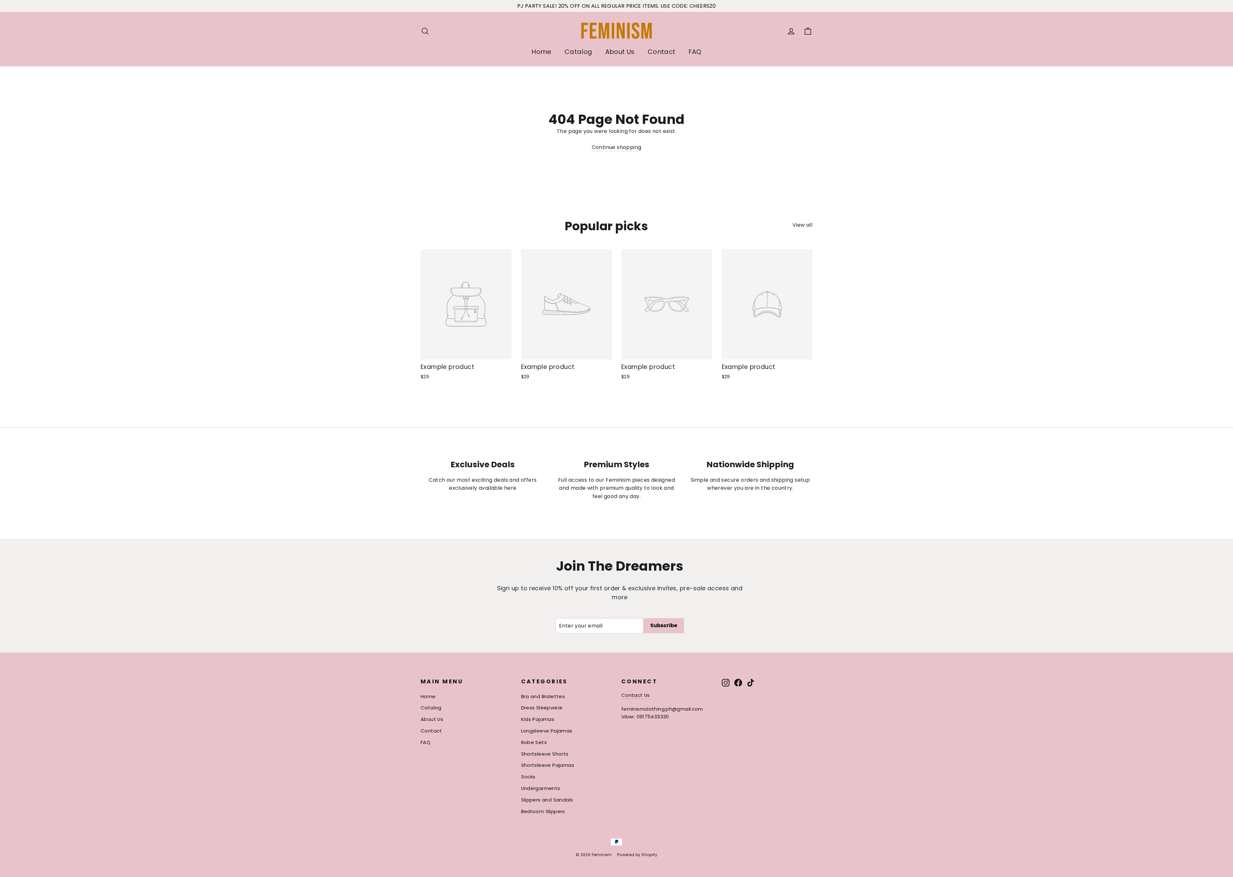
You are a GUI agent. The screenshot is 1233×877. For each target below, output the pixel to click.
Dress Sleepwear (542, 707)
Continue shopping (617, 147)
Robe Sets (534, 742)
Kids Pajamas (538, 719)
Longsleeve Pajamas (547, 730)
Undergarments (540, 788)
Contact (662, 51)
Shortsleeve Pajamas (547, 765)
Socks (528, 776)
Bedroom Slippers (543, 811)
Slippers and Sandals (547, 799)
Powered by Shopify (637, 854)
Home (541, 51)
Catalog (578, 51)
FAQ (695, 51)
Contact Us (635, 695)
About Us (620, 51)
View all (802, 225)
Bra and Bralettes (543, 696)
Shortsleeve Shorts (545, 753)
